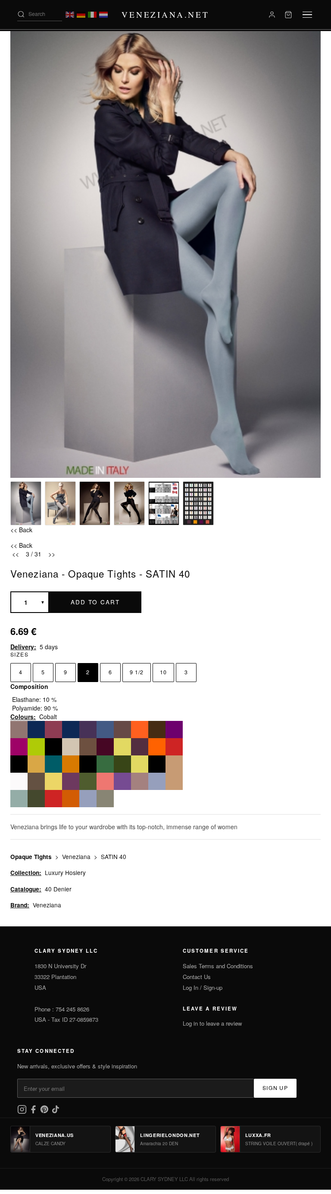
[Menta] (19, 798)
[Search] (21, 14)
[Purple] (174, 729)
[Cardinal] (19, 746)
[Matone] (70, 764)
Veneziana (77, 856)
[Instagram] (22, 1112)
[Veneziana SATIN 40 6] (198, 503)
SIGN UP (275, 1088)
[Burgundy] (105, 746)
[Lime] (139, 764)
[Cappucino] (157, 729)
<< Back (21, 529)
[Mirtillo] (139, 746)
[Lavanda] (70, 781)
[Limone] (122, 746)
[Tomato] (174, 746)
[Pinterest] (45, 1112)
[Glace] (88, 746)
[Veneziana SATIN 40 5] (163, 503)
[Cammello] (174, 764)
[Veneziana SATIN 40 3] (94, 503)
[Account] (272, 15)
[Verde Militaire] (36, 798)
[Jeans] (105, 729)
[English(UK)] (70, 15)
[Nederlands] (103, 15)
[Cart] (288, 15)
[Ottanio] (53, 764)
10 (163, 672)
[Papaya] (105, 781)
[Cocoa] (19, 729)
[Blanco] (19, 781)
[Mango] (157, 746)
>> (52, 554)
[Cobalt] (122, 729)
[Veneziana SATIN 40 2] (60, 503)
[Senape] (36, 764)
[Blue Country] (157, 781)
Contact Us (197, 977)
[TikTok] (55, 1112)
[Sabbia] (70, 746)
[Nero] (157, 764)
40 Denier (58, 888)
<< (15, 554)
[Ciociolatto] (36, 781)
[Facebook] (34, 1112)
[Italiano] (92, 15)
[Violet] (88, 729)
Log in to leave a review (212, 1023)
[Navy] (36, 729)
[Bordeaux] (53, 729)
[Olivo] (88, 781)
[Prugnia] (122, 781)
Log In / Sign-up (202, 987)
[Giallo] (53, 781)
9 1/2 (137, 672)
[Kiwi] (36, 746)
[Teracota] (70, 798)
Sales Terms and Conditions (218, 966)
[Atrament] (88, 764)
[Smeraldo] (105, 764)
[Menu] (307, 15)
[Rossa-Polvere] (139, 781)
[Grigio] (105, 798)
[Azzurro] (88, 798)
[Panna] (53, 746)
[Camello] (174, 781)
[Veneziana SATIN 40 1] (25, 503)
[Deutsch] (81, 15)
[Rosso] (53, 798)
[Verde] (122, 764)
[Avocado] (19, 764)
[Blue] (70, 729)
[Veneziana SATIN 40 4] (129, 503)
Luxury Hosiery (65, 872)
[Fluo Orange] (139, 729)
